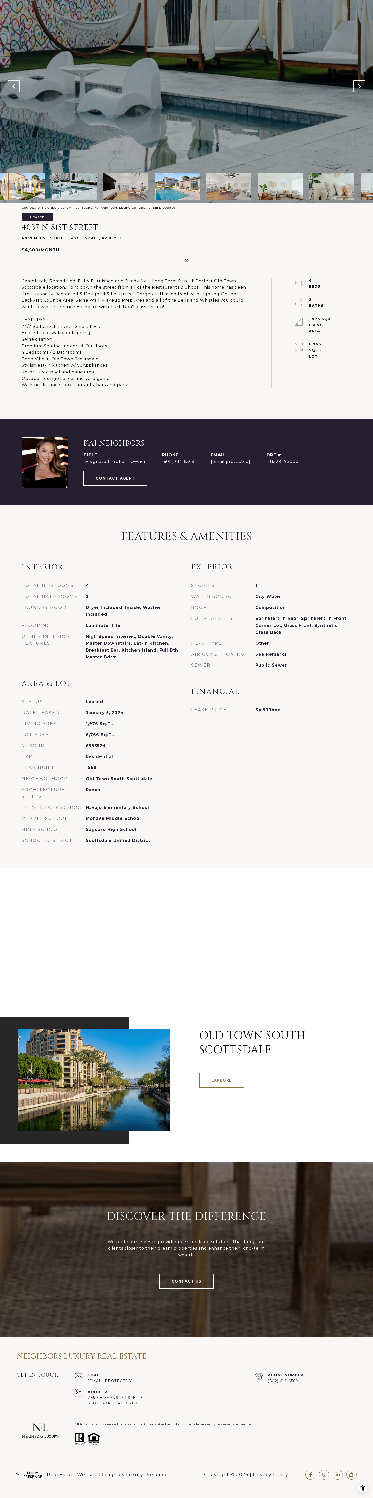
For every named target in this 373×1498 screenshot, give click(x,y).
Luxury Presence (147, 1474)
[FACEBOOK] (310, 1475)
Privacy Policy (270, 1474)
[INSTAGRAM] (324, 1475)
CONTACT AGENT (115, 478)
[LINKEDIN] (338, 1475)
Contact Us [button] (187, 1281)
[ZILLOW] (351, 1475)
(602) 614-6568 (178, 461)
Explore (221, 1080)
